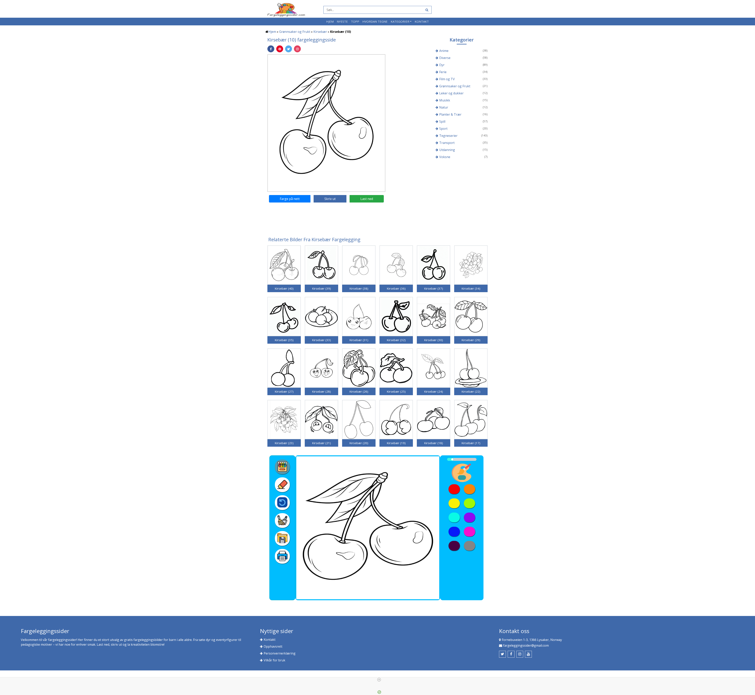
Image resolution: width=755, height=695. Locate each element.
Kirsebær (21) (321, 443)
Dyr (442, 65)
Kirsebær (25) (396, 391)
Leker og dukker (451, 93)
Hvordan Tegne (375, 21)
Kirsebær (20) (358, 443)
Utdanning (447, 150)
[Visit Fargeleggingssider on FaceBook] (511, 654)
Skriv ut (330, 199)
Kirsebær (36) (396, 288)
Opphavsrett (273, 646)
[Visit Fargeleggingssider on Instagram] (519, 654)
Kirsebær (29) (470, 340)
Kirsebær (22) (470, 391)
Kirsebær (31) (358, 340)
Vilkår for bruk (274, 660)
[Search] (426, 10)
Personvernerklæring (280, 653)
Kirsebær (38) (358, 288)
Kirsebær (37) (433, 288)
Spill (442, 121)
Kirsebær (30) (433, 340)
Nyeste (342, 21)
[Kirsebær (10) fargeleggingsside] (326, 123)
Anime (443, 51)
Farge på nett (290, 199)
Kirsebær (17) (470, 443)
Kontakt (422, 21)
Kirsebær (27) (284, 391)
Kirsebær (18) (433, 443)
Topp (355, 21)
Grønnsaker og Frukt (294, 31)
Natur (443, 107)
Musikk (444, 100)
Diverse (444, 58)
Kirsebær (320, 31)
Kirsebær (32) (396, 340)
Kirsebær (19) (396, 443)
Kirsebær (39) (321, 288)
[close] (379, 679)
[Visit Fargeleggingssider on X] (502, 654)
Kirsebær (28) (321, 391)
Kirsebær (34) (470, 288)
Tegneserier (448, 135)
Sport (443, 128)
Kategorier (400, 21)
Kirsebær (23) (284, 443)
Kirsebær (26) (358, 391)
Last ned (366, 199)
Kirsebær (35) (284, 340)
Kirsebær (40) (284, 288)
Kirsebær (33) (321, 340)
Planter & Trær (450, 114)
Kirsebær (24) (433, 391)
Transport (447, 143)
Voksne (444, 157)
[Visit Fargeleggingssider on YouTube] (528, 654)
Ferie (443, 72)
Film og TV (447, 79)
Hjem (330, 21)
